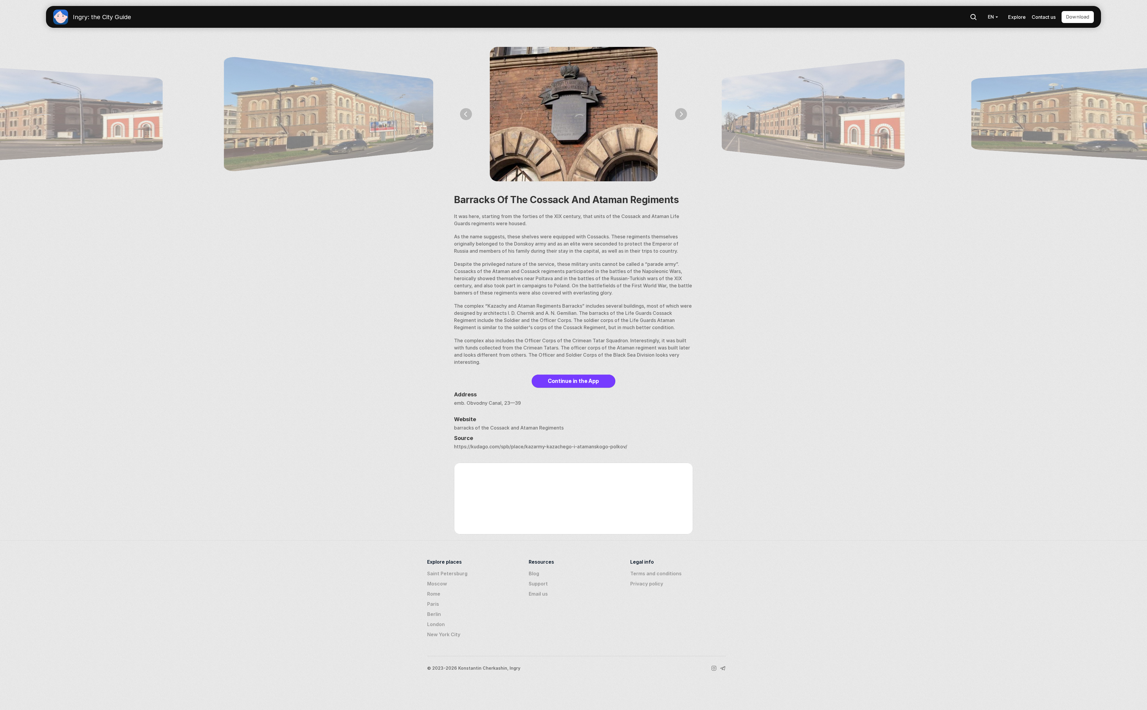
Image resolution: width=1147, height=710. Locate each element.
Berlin (434, 614)
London (436, 624)
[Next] (681, 114)
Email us (538, 594)
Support (538, 584)
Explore (1017, 17)
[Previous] (466, 114)
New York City (443, 634)
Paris (433, 604)
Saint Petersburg (447, 573)
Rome (433, 594)
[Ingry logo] (60, 17)
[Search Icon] (973, 17)
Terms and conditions (656, 573)
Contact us (1044, 17)
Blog (534, 573)
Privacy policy (646, 584)
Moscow (437, 584)
